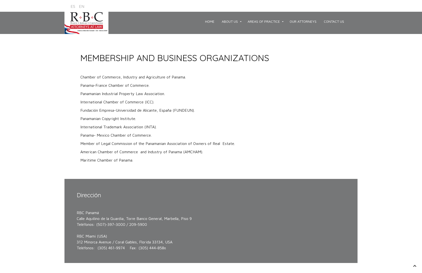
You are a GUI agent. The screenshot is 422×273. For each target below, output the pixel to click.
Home (209, 21)
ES (73, 6)
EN (81, 6)
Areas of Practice (264, 21)
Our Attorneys (303, 21)
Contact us (334, 21)
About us (230, 21)
